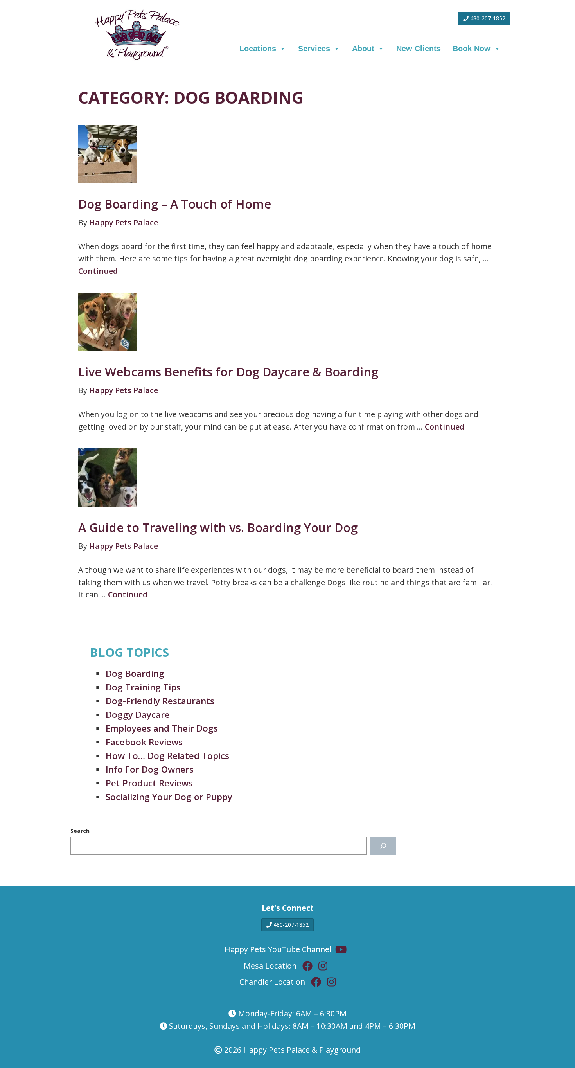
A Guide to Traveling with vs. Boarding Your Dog (218, 527)
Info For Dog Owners (150, 769)
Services (314, 48)
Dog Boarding (135, 673)
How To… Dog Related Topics (167, 756)
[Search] (383, 846)
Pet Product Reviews (149, 783)
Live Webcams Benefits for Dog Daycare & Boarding (228, 371)
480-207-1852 (487, 18)
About (363, 48)
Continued (98, 271)
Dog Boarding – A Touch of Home (174, 204)
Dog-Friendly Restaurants (160, 701)
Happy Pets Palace (123, 222)
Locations (257, 48)
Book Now (472, 48)
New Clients (418, 48)
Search (80, 830)
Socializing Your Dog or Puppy (169, 797)
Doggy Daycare (138, 714)
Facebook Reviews (144, 742)
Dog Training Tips (143, 687)
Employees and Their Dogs (162, 728)
